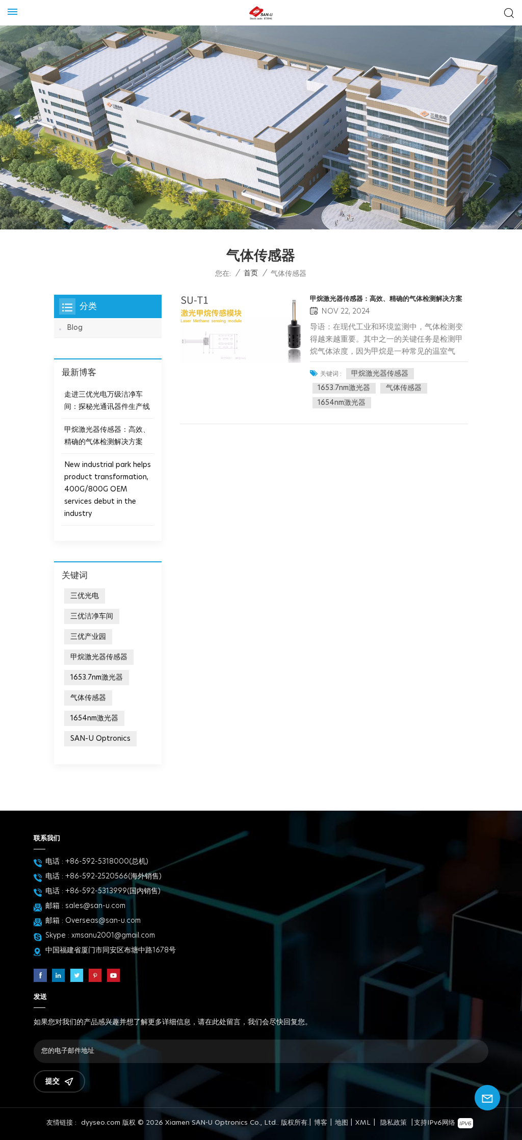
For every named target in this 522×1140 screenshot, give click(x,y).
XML (363, 1123)
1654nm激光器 (342, 402)
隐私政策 (393, 1123)
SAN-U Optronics (100, 738)
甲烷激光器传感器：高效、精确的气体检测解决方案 (386, 299)
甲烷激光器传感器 (379, 373)
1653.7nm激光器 (344, 388)
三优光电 (84, 596)
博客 (320, 1123)
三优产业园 (88, 636)
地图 (341, 1123)
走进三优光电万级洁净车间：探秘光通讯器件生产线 (107, 400)
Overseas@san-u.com (103, 920)
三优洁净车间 (91, 616)
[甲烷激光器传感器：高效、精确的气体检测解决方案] (241, 329)
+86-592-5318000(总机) (106, 861)
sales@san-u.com (95, 906)
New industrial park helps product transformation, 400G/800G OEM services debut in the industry (107, 489)
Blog (75, 327)
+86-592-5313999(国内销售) (113, 891)
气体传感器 (404, 388)
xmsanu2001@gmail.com (113, 935)
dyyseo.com (100, 1123)
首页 (251, 273)
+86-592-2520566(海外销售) (113, 876)
